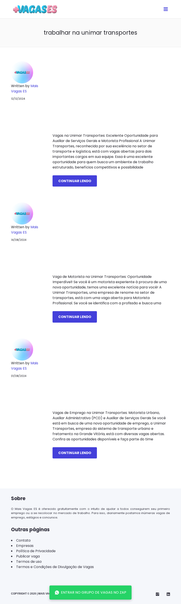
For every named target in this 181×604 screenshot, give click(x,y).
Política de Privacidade (36, 551)
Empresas (25, 545)
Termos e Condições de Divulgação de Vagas (55, 566)
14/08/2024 (18, 240)
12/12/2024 (18, 99)
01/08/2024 (18, 376)
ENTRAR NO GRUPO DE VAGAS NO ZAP (93, 592)
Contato (23, 540)
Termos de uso (29, 561)
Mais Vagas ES (24, 88)
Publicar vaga (28, 556)
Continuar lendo (74, 181)
